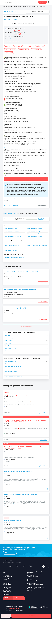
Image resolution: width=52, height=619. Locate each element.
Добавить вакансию (17, 598)
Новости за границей (32, 580)
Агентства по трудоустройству (34, 571)
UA (45, 566)
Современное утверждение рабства (35, 587)
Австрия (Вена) (28, 23)
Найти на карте (30, 572)
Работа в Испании (7, 590)
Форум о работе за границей (34, 573)
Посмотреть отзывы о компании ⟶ (13, 41)
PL (48, 566)
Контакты (5, 579)
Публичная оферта (31, 583)
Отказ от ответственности (33, 586)
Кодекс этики (30, 590)
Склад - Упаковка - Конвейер (10, 19)
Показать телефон (14, 38)
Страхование (6, 575)
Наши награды (6, 578)
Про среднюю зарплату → (41, 219)
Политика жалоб (31, 588)
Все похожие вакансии (26, 326)
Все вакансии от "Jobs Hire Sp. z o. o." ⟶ (13, 198)
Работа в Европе (6, 583)
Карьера (4, 572)
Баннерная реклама (7, 576)
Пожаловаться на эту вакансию (11, 205)
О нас (4, 571)
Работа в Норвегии (7, 587)
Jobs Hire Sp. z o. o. (19, 28)
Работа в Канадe (6, 594)
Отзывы (4, 573)
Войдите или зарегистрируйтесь (10, 213)
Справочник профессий (32, 576)
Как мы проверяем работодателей (35, 584)
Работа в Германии (7, 586)
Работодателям (43, 2)
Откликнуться (43, 282)
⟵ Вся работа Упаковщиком (11, 11)
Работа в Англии (6, 588)
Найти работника (31, 575)
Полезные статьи (31, 579)
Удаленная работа (7, 591)
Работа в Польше (7, 584)
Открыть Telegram (10, 552)
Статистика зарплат (32, 578)
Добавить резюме (6, 598)
